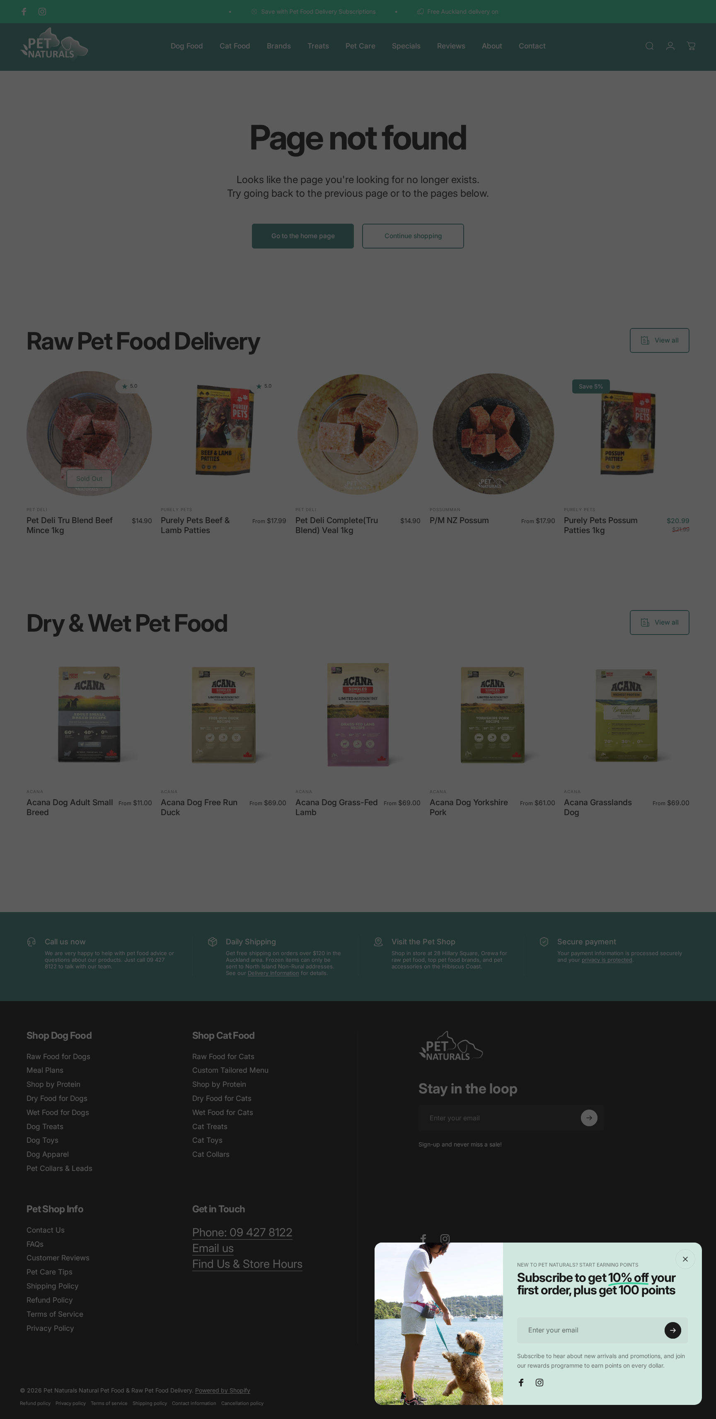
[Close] (685, 1259)
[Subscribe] (673, 1330)
